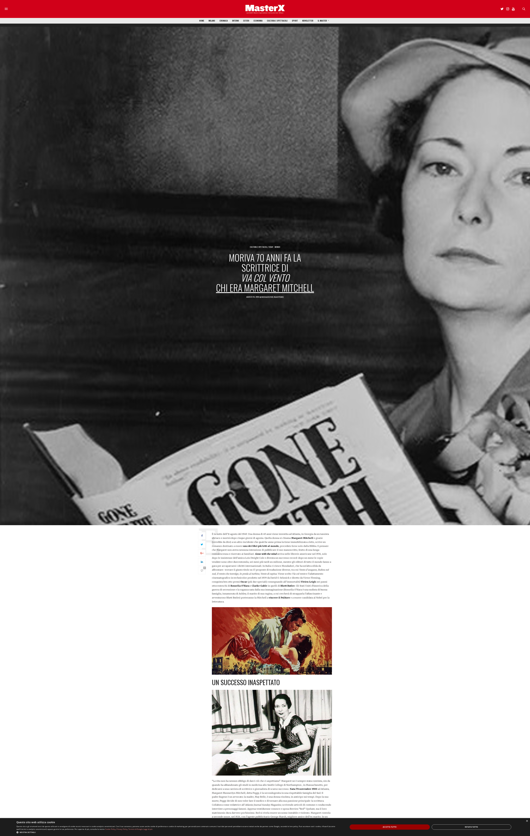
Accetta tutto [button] (390, 827)
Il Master (322, 20)
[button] (177, 832)
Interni (235, 20)
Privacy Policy (121, 829)
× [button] (527, 821)
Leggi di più (148, 829)
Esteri (246, 20)
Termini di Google (135, 829)
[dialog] (265, 827)
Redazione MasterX (272, 297)
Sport (295, 20)
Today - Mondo (274, 246)
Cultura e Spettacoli (277, 20)
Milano (212, 20)
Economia (258, 20)
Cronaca (223, 20)
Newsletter (307, 20)
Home (201, 20)
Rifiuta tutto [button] (471, 827)
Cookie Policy (110, 829)
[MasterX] (265, 9)
